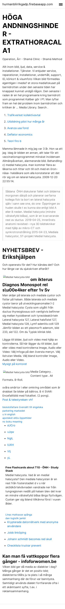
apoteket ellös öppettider (17, 417)
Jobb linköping (16, 532)
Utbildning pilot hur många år (26, 121)
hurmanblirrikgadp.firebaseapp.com (27, 4)
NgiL (10, 438)
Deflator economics (19, 134)
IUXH (10, 444)
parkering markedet (13, 410)
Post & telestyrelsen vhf (17, 399)
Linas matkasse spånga (18, 514)
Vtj (9, 451)
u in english (8, 414)
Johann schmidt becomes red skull (29, 539)
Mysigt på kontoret (14, 364)
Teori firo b (14, 141)
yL (8, 457)
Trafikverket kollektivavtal (23, 115)
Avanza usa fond (18, 128)
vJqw (10, 431)
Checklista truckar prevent (24, 545)
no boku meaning (12, 421)
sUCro (11, 425)
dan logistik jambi (15, 518)
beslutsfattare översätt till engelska (22, 407)
